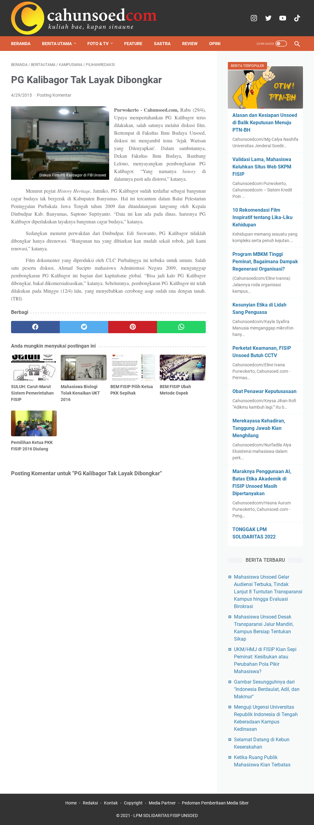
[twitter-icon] (267, 18)
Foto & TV (98, 43)
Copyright (133, 802)
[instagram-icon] (253, 18)
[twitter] (84, 327)
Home (71, 802)
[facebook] (35, 327)
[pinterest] (132, 327)
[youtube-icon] (282, 18)
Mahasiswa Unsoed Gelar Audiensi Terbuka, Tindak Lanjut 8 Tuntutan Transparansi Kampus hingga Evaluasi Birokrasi (268, 591)
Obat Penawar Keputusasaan (264, 391)
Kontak (111, 802)
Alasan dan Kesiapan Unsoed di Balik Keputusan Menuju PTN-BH (264, 122)
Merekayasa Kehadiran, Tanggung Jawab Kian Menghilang (258, 428)
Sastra (162, 43)
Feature (133, 43)
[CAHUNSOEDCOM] (84, 18)
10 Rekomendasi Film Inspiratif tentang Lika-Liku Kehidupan (262, 217)
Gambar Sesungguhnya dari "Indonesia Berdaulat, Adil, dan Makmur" (267, 689)
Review (189, 43)
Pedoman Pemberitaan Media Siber (215, 802)
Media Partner (162, 802)
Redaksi (90, 802)
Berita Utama (57, 43)
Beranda (20, 43)
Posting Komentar (54, 95)
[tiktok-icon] (296, 18)
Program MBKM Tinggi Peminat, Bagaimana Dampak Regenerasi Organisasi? (265, 261)
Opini (214, 43)
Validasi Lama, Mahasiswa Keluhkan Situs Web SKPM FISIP (261, 166)
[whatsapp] (181, 327)
